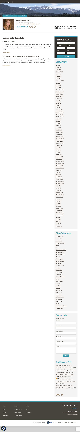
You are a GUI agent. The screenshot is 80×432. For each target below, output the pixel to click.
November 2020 (60, 139)
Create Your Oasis (8, 41)
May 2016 (58, 221)
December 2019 (60, 161)
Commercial (59, 241)
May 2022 (58, 105)
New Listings (59, 270)
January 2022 (59, 109)
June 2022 (58, 103)
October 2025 (59, 71)
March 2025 (59, 76)
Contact (22, 15)
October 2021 (59, 114)
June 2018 (58, 188)
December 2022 (60, 89)
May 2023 (58, 85)
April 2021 (58, 127)
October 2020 (59, 141)
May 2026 (58, 67)
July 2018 (58, 186)
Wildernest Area (60, 297)
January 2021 (59, 134)
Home (6, 15)
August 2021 (59, 118)
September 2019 (60, 168)
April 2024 (58, 78)
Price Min (59, 45)
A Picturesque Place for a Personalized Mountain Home (20, 56)
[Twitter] (30, 27)
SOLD (57, 303)
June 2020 (58, 150)
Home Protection (60, 261)
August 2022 (59, 98)
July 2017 (58, 201)
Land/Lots (58, 285)
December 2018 (60, 181)
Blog (13, 15)
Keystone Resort (60, 265)
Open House (59, 290)
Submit (66, 355)
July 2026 (58, 65)
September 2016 (60, 215)
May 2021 (58, 125)
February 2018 (59, 192)
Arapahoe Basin (59, 236)
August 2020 (59, 145)
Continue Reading (6, 52)
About (27, 409)
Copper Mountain (60, 243)
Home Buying (59, 259)
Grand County (59, 281)
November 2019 (60, 163)
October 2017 (59, 197)
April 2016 (58, 224)
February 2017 (59, 208)
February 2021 (59, 132)
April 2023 (58, 87)
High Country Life (60, 254)
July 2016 (58, 217)
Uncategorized (59, 308)
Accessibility (5, 415)
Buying (16, 406)
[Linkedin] (32, 27)
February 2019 (59, 179)
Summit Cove (59, 294)
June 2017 (58, 203)
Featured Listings (18, 409)
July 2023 (58, 83)
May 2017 (58, 206)
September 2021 (60, 116)
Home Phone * (59, 336)
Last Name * (59, 326)
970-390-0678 (22, 27)
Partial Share (59, 299)
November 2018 (60, 183)
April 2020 (58, 152)
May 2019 (58, 174)
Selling (27, 406)
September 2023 (60, 80)
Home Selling (59, 263)
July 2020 (58, 147)
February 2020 (59, 156)
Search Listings (18, 412)
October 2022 (59, 94)
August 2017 (59, 199)
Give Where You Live (61, 250)
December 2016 (60, 212)
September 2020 (60, 143)
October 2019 (59, 165)
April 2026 (58, 69)
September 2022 (60, 96)
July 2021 (58, 121)
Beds (58, 50)
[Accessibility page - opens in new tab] (50, 423)
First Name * (59, 321)
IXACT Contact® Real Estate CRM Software (68, 422)
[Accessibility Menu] (3, 428)
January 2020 (59, 159)
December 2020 (60, 136)
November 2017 (60, 194)
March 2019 (59, 177)
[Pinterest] (35, 27)
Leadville (58, 288)
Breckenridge (59, 238)
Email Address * (59, 331)
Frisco (57, 247)
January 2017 (59, 210)
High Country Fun (60, 252)
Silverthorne (59, 292)
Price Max (69, 45)
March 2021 (59, 130)
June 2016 (58, 219)
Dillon (57, 245)
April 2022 (58, 107)
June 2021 (58, 123)
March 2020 (59, 154)
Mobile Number (59, 341)
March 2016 (59, 226)
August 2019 (59, 170)
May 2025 (58, 74)
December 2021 (60, 112)
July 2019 (58, 172)
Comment (58, 346)
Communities (28, 412)
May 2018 (58, 190)
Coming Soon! (59, 274)
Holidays (58, 256)
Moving (58, 268)
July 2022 (58, 101)
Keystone (58, 283)
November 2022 (60, 92)
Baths (68, 50)
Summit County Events (61, 306)
